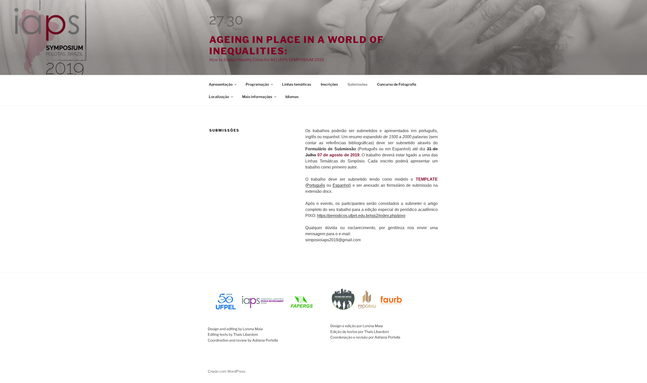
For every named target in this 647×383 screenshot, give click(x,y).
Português (316, 185)
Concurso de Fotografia (396, 84)
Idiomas (291, 96)
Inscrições (329, 84)
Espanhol (341, 185)
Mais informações (257, 96)
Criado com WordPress (226, 371)
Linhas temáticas (296, 84)
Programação (257, 84)
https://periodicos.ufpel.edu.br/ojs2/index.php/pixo (361, 215)
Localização (219, 96)
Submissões (357, 84)
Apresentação (221, 84)
